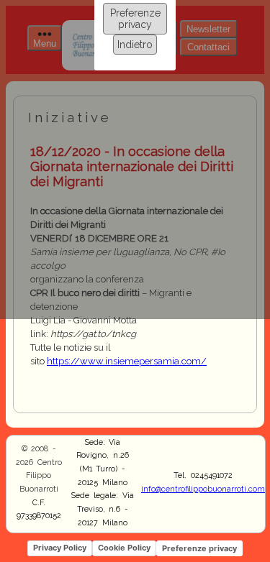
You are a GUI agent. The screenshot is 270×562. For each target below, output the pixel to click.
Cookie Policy (124, 548)
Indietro (135, 44)
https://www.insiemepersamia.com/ (127, 361)
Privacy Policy (59, 548)
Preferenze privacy (135, 18)
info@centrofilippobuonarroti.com (203, 488)
